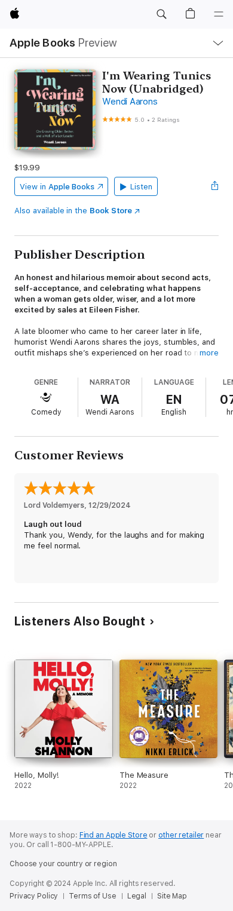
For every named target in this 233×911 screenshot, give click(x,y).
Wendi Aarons (129, 101)
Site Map (172, 896)
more (209, 352)
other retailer (181, 835)
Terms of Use (92, 896)
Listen (141, 186)
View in (57, 186)
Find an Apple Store (113, 835)
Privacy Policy (34, 896)
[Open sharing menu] (215, 186)
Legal (136, 896)
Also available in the (73, 210)
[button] (161, 14)
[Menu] (218, 14)
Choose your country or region (63, 864)
